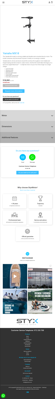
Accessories (27, 344)
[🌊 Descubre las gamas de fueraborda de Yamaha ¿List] (15, 301)
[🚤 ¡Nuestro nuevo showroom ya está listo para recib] (40, 276)
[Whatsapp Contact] (3, 396)
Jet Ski (27, 354)
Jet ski (27, 338)
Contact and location (27, 368)
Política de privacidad (25, 389)
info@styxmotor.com (27, 382)
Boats (27, 336)
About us (27, 366)
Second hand (27, 346)
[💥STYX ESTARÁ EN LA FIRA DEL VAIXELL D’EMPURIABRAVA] (15, 276)
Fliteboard (27, 341)
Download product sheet (11, 85)
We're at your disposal (27, 373)
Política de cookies (35, 389)
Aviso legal (18, 389)
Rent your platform (27, 351)
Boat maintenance (27, 359)
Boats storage (27, 361)
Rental (27, 349)
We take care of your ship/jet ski (27, 357)
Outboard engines (27, 343)
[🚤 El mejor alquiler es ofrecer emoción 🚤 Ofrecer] (40, 301)
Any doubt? (27, 371)
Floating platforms (27, 339)
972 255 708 (21, 102)
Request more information (13, 91)
